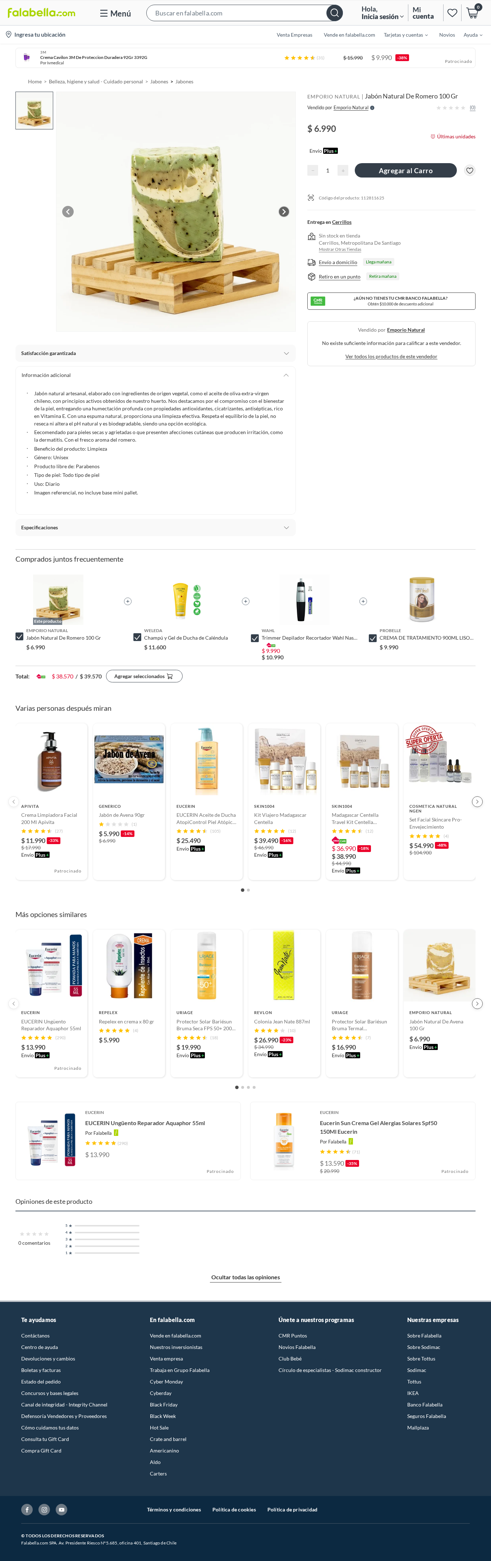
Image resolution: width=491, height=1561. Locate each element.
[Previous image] (68, 211)
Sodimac (416, 1370)
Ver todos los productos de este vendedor (391, 356)
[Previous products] (13, 801)
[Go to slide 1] (242, 890)
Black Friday (164, 1404)
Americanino (164, 1450)
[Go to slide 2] (248, 890)
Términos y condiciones (174, 1509)
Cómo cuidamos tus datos (50, 1427)
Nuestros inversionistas (176, 1347)
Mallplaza (418, 1427)
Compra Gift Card (41, 1450)
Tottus (414, 1381)
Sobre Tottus (421, 1358)
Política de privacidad (292, 1509)
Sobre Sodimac (423, 1347)
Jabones (159, 81)
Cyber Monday (166, 1381)
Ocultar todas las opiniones (245, 1277)
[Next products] (477, 801)
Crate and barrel (168, 1439)
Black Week (163, 1416)
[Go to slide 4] (254, 1087)
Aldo (155, 1462)
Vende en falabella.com (175, 1335)
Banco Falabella (424, 1404)
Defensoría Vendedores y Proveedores (64, 1416)
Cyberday (160, 1393)
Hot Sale (159, 1427)
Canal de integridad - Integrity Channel (64, 1404)
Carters (158, 1473)
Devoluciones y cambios (48, 1358)
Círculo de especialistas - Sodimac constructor (330, 1370)
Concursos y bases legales (49, 1393)
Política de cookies (234, 1509)
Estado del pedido (41, 1381)
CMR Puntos (293, 1335)
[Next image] (284, 211)
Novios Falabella (297, 1347)
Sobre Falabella (424, 1335)
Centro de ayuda (39, 1347)
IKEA (413, 1393)
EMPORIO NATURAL (333, 96)
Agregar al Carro (406, 170)
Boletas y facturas (41, 1370)
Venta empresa (166, 1358)
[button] (244, 12)
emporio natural (406, 330)
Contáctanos (35, 1335)
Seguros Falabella (426, 1416)
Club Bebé (290, 1358)
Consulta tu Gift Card (45, 1439)
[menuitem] (401, 34)
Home (35, 81)
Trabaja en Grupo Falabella (180, 1370)
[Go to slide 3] (248, 1087)
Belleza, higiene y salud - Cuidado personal (96, 81)
